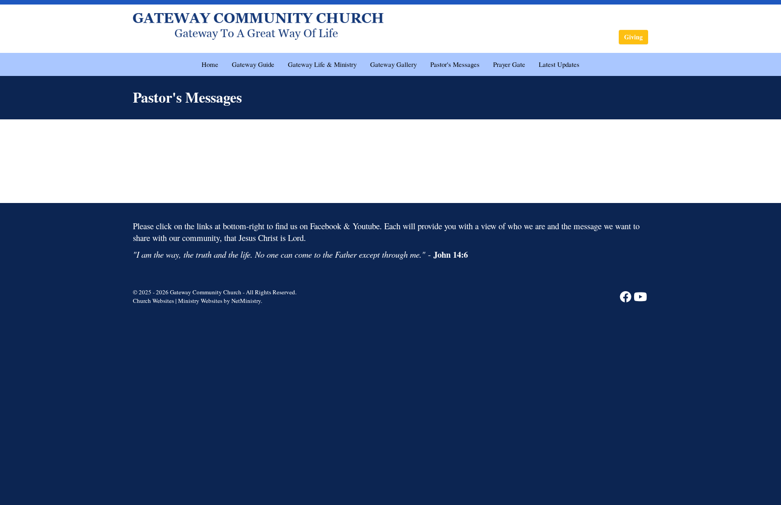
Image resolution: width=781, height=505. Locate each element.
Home (210, 64)
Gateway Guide (253, 64)
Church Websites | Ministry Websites (178, 301)
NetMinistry (246, 301)
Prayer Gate (509, 64)
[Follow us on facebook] (625, 296)
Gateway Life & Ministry (322, 64)
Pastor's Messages (455, 64)
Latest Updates (559, 64)
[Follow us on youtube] (640, 296)
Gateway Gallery (393, 64)
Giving (633, 37)
